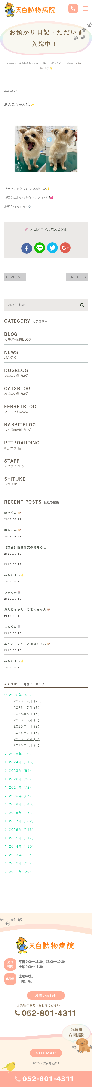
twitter (52, 247)
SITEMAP (46, 1053)
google (65, 247)
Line (39, 247)
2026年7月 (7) (27, 707)
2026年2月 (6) (27, 739)
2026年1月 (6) (27, 745)
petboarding (19, 81)
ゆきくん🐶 (12, 512)
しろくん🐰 (12, 592)
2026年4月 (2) (27, 726)
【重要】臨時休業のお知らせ (25, 547)
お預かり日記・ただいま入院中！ (58, 63)
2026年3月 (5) (27, 732)
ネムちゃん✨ (14, 575)
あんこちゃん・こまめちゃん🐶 (27, 609)
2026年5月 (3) (27, 720)
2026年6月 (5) (27, 713)
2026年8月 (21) (28, 701)
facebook (26, 248)
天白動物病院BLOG (27, 63)
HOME (11, 63)
